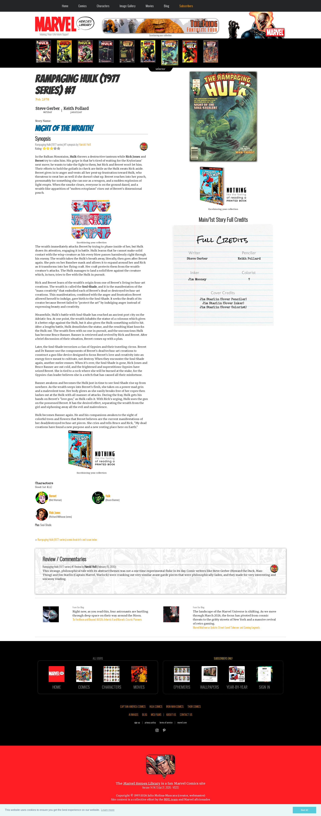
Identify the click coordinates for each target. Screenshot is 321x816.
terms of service (166, 722)
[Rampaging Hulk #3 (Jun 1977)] (87, 51)
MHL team (171, 799)
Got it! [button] (304, 810)
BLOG (144, 715)
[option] (45, 51)
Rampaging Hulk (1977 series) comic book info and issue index (67, 540)
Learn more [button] (108, 809)
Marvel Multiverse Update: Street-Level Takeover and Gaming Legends (226, 627)
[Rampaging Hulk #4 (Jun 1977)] (108, 51)
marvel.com (182, 722)
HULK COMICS (155, 707)
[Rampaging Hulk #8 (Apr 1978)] (191, 51)
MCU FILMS (156, 715)
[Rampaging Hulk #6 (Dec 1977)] (150, 51)
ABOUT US (171, 715)
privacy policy (150, 722)
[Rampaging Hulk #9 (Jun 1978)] (212, 51)
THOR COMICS (194, 707)
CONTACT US (186, 715)
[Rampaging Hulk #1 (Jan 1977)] (45, 51)
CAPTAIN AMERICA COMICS (133, 707)
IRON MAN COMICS (175, 707)
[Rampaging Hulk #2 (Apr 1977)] (66, 51)
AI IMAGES (133, 715)
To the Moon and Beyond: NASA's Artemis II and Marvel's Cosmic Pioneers (107, 619)
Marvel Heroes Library (141, 783)
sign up (137, 722)
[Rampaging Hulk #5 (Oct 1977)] (129, 51)
